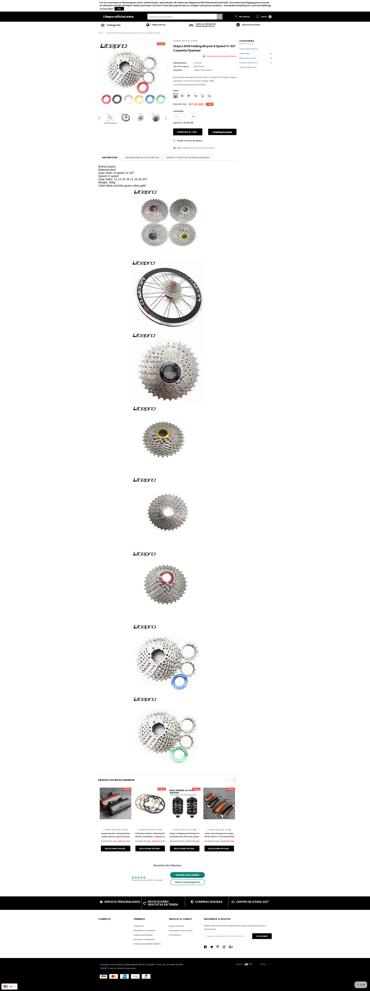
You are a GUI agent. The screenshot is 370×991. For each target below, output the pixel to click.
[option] (156, 25)
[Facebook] (206, 947)
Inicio (100, 33)
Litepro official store (118, 17)
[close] (270, 6)
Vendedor (177, 70)
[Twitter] (212, 947)
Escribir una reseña (187, 875)
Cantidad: (178, 111)
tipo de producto (181, 66)
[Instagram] (225, 947)
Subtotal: (177, 122)
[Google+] (231, 947)
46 (178, 148)
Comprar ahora (222, 132)
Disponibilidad (180, 63)
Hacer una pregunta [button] (187, 882)
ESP (250, 964)
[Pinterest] (219, 947)
